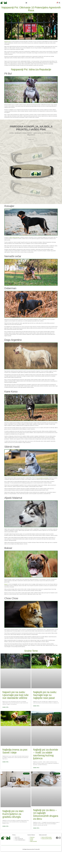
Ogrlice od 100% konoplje (46, 837)
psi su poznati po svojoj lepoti (42, 477)
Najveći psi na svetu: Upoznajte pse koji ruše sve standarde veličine (15, 695)
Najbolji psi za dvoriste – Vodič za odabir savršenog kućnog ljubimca (45, 754)
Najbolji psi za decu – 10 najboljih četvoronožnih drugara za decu (45, 814)
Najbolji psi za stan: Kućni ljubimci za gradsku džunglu (13, 814)
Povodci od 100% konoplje (46, 838)
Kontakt (31, 839)
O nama (31, 838)
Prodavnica (32, 837)
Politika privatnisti (33, 841)
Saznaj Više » (5, 707)
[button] (26, 3)
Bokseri (5, 584)
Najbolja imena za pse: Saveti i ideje (15, 751)
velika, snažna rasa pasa (14, 237)
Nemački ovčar (7, 41)
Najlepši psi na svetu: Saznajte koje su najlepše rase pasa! (45, 695)
